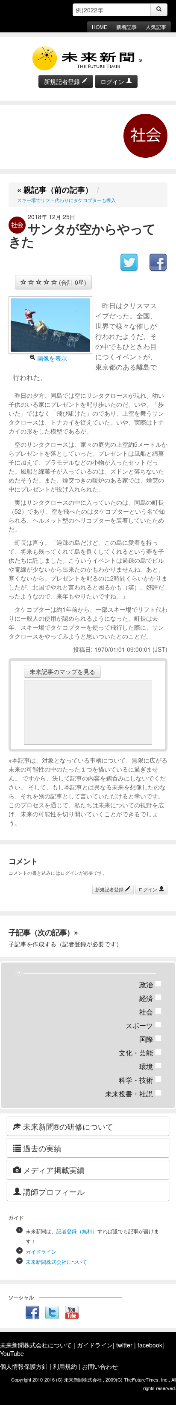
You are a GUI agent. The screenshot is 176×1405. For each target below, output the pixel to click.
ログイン (113, 81)
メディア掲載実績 (53, 1169)
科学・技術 (140, 1080)
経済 (150, 998)
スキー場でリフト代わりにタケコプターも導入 (66, 200)
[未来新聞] (88, 57)
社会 (150, 1012)
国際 (150, 1039)
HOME (99, 26)
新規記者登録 (63, 81)
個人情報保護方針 (24, 1366)
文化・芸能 (140, 1053)
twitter (124, 1345)
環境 (150, 1066)
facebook (150, 1345)
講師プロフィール (53, 1191)
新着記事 (126, 26)
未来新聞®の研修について (67, 1126)
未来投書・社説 (133, 1094)
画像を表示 (51, 358)
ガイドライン (41, 1251)
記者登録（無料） (76, 1230)
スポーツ (144, 1025)
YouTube (12, 1353)
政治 (150, 984)
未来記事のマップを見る (62, 671)
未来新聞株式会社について (56, 1261)
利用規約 (65, 1366)
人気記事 (156, 26)
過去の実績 (41, 1147)
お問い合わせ (100, 1366)
